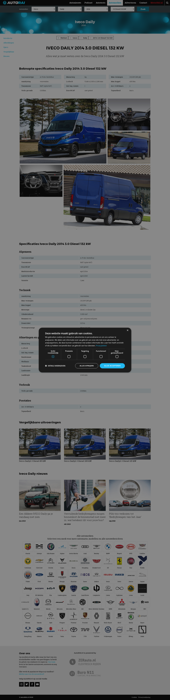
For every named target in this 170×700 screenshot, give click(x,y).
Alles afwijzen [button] (87, 366)
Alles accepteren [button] (112, 366)
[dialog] (85, 350)
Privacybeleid (101, 345)
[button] (55, 365)
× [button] (127, 330)
